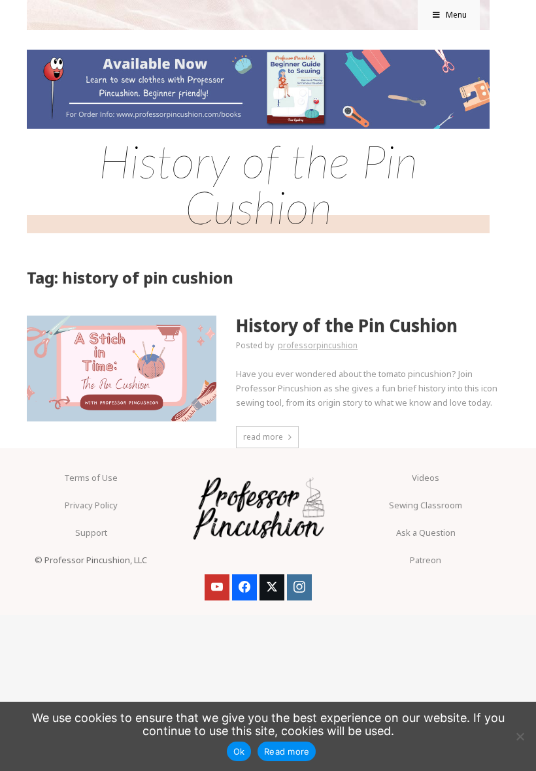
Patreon (425, 560)
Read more (286, 751)
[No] (519, 736)
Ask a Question (426, 532)
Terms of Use (91, 478)
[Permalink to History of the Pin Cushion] (121, 319)
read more (263, 436)
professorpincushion (318, 345)
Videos (425, 478)
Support (91, 532)
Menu (456, 14)
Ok (239, 751)
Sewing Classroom (425, 505)
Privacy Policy (91, 505)
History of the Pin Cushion (347, 326)
